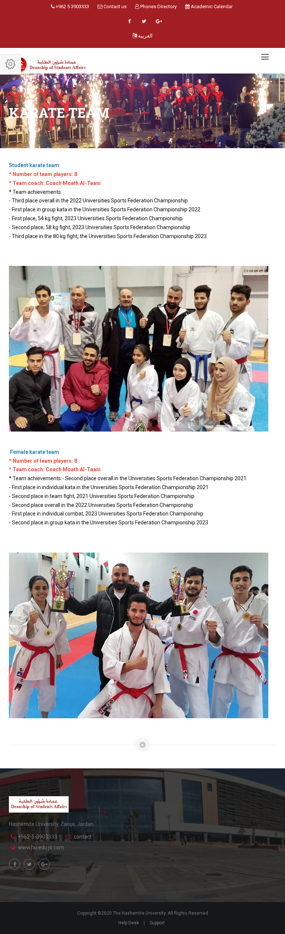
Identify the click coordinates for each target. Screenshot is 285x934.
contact (83, 837)
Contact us (114, 6)
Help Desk (128, 922)
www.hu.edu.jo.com (41, 847)
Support (157, 922)
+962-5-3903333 (37, 837)
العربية (145, 36)
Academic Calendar (211, 6)
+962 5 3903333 (72, 6)
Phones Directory (158, 6)
